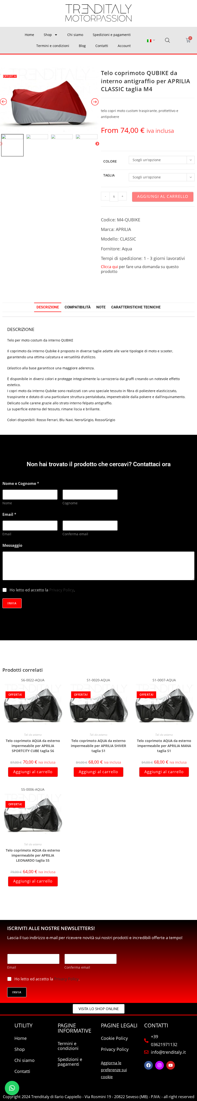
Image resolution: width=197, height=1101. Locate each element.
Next (97, 143)
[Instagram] (159, 1065)
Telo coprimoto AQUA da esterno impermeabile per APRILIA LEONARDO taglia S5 (33, 855)
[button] (12, 1088)
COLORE (110, 161)
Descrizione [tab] (48, 307)
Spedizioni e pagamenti (112, 34)
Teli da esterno (33, 735)
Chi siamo (75, 34)
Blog (82, 45)
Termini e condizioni (52, 45)
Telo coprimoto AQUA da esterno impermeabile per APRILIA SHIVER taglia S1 (98, 745)
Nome (7, 503)
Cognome (70, 503)
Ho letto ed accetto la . (42, 590)
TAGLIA (109, 175)
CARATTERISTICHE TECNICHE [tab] (135, 307)
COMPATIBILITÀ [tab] (78, 307)
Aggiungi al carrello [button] (33, 771)
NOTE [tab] (100, 307)
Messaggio (12, 545)
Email (6, 534)
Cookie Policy (114, 1038)
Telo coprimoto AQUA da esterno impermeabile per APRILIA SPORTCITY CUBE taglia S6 (33, 745)
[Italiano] (149, 40)
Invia (12, 603)
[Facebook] (148, 1065)
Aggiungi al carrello (162, 196)
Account (124, 45)
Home (29, 34)
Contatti (101, 45)
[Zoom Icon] (49, 99)
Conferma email (75, 534)
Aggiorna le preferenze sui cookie (114, 1069)
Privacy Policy (61, 590)
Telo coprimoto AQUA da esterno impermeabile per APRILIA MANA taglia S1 (164, 745)
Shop (48, 34)
